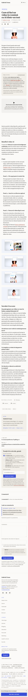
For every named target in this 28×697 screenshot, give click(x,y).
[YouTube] (6, 592)
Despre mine (4, 600)
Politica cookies (6, 666)
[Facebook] (3, 592)
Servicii (3, 603)
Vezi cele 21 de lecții (14, 694)
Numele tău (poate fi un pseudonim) (10, 517)
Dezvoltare (4, 629)
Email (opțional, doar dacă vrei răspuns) (10, 538)
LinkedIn (14, 403)
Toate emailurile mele (6, 658)
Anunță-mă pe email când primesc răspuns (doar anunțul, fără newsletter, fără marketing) (14, 545)
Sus (25, 670)
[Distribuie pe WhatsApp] (2, 24)
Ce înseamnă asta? (21, 74)
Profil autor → (12, 428)
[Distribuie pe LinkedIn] (8, 24)
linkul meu (4, 586)
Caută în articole (5, 638)
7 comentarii (15, 22)
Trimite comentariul (7, 558)
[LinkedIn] (9, 592)
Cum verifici (5, 673)
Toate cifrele (11, 677)
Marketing (4, 9)
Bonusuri (4, 612)
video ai (14, 409)
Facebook (6, 403)
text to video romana (6, 409)
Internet (3, 623)
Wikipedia (5, 428)
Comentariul (4, 524)
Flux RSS (3, 642)
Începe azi (5, 655)
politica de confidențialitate (19, 485)
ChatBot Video (7, 167)
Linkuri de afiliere (19, 667)
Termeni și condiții (16, 666)
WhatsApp (18, 400)
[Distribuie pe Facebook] (5, 24)
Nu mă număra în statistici (16, 673)
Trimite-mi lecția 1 (9, 476)
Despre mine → (20, 428)
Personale (4, 632)
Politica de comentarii (7, 667)
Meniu (24, 2)
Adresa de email (6, 469)
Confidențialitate (17, 664)
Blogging (4, 626)
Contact (3, 609)
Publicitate (4, 606)
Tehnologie (4, 620)
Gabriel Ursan (6, 2)
